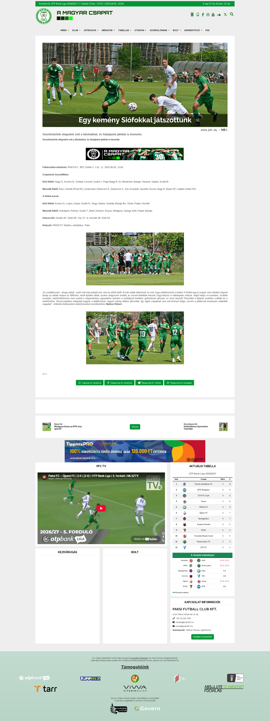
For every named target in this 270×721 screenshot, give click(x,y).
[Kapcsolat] (198, 14)
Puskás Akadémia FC (203, 484)
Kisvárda (184, 560)
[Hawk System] (118, 708)
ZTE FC (203, 547)
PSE (207, 30)
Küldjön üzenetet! (202, 636)
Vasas (203, 501)
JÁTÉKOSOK (90, 30)
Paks (92, 4)
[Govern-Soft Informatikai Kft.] (147, 708)
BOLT (176, 30)
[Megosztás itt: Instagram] (179, 382)
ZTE (203, 576)
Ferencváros (206, 566)
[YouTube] (213, 15)
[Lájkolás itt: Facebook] (90, 382)
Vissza (135, 426)
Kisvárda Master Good (203, 536)
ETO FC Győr (203, 496)
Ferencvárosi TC (203, 542)
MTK (203, 586)
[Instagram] (208, 15)
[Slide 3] (72, 637)
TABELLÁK (124, 30)
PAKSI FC (203, 507)
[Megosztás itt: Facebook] (119, 382)
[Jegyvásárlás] (192, 14)
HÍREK (63, 30)
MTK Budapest (203, 490)
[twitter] (225, 14)
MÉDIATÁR (107, 30)
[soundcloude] (219, 14)
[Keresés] (231, 15)
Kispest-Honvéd (203, 524)
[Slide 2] (67, 637)
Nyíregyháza (203, 519)
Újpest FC (204, 513)
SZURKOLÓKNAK (159, 30)
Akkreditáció (192, 30)
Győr (203, 560)
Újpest (185, 581)
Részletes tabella (181, 593)
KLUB (75, 30)
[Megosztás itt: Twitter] (149, 382)
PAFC (185, 566)
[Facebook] (202, 15)
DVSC (100, 4)
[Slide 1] (62, 637)
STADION (140, 30)
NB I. (224, 129)
